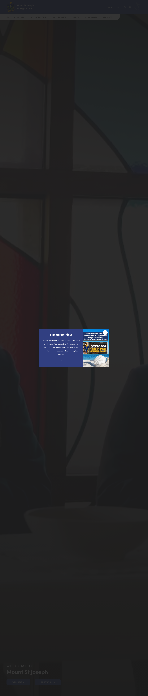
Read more (63, 362)
